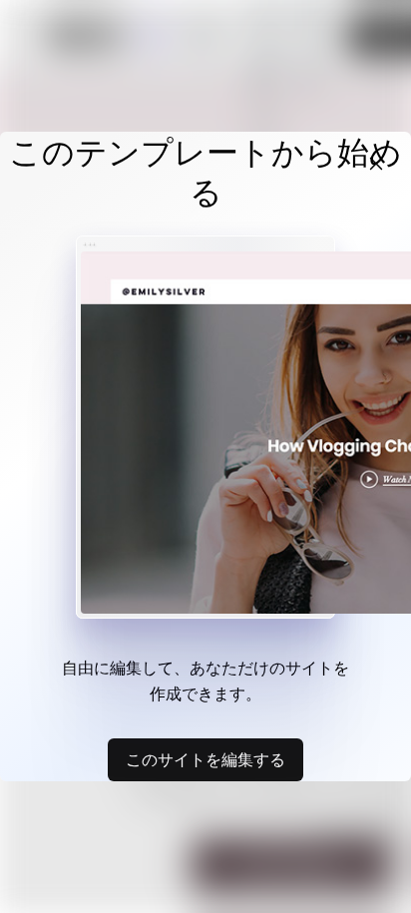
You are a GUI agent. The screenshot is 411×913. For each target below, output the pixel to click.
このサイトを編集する (205, 759)
